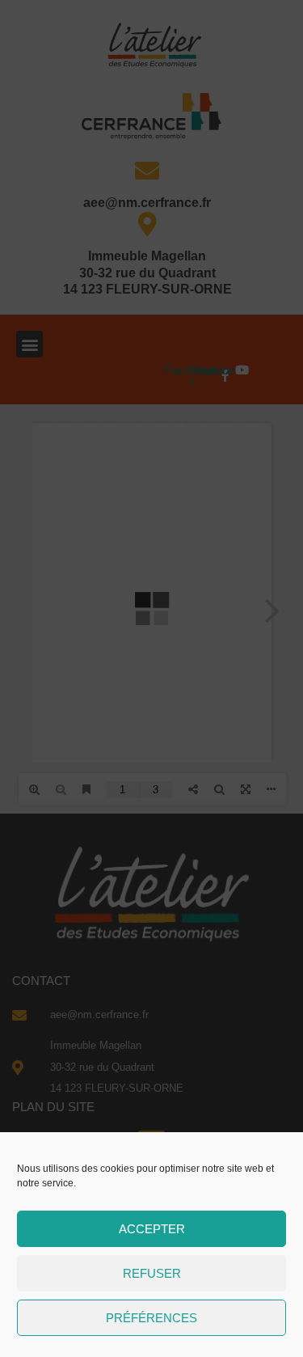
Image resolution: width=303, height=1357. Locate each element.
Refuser (152, 1273)
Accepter (152, 1229)
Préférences (151, 1318)
